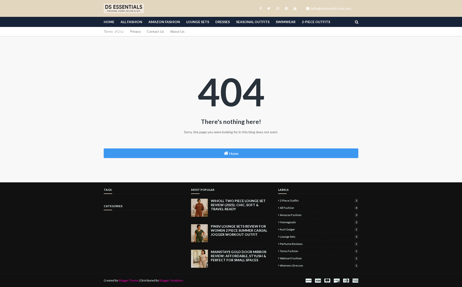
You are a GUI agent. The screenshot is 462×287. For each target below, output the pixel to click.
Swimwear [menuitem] (285, 22)
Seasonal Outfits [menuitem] (253, 22)
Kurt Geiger (318, 229)
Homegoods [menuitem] (118, 32)
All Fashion (318, 208)
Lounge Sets (318, 236)
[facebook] (260, 8)
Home (233, 153)
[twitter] (269, 8)
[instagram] (278, 8)
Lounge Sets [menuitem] (197, 22)
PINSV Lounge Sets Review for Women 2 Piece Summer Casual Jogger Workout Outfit (239, 230)
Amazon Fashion (318, 215)
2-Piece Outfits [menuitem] (316, 22)
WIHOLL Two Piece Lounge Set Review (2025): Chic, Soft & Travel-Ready (238, 205)
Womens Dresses (318, 265)
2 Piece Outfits (318, 200)
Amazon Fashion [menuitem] (164, 22)
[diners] (346, 280)
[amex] (354, 280)
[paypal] (308, 280)
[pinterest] (286, 8)
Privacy (135, 31)
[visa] (318, 280)
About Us (177, 31)
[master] (327, 280)
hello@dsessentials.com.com (330, 8)
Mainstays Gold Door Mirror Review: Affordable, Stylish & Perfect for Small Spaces (238, 256)
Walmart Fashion (318, 258)
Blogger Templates (171, 280)
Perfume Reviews (318, 244)
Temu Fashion (318, 251)
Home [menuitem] (109, 22)
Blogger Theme (129, 280)
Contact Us (155, 31)
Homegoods (318, 222)
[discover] (337, 280)
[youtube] (294, 8)
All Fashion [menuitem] (131, 22)
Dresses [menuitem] (222, 22)
